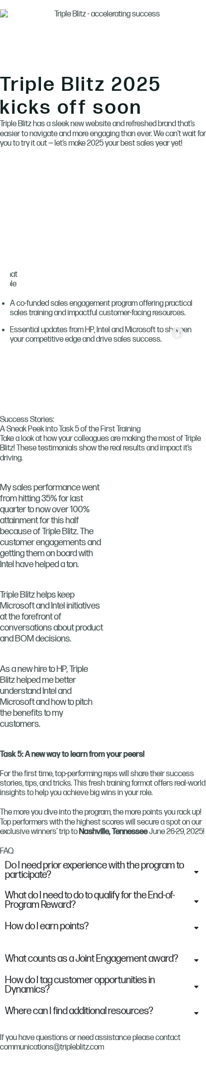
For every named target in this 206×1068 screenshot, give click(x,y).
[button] (9, 333)
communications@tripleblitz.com (52, 1047)
